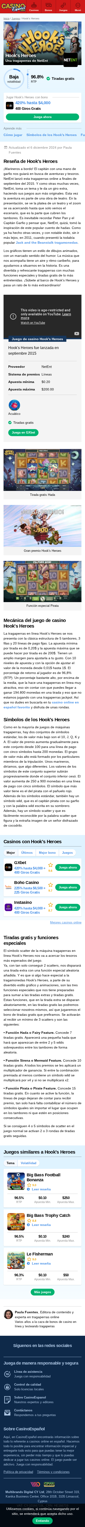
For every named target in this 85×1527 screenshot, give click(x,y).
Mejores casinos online (65, 922)
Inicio (6, 18)
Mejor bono (47, 852)
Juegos (16, 18)
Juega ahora (42, 117)
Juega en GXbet (23, 432)
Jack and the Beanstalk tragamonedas (47, 242)
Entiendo (42, 1521)
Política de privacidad (18, 1472)
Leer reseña (41, 1189)
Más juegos (42, 1292)
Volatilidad (28, 1163)
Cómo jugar (13, 135)
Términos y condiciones (53, 1472)
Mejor (11, 852)
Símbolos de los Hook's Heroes (51, 135)
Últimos (27, 852)
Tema (10, 1163)
